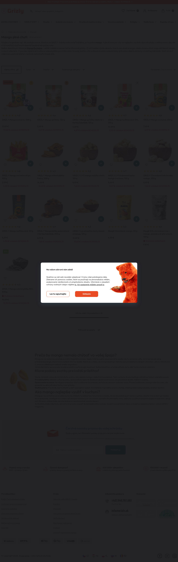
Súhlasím (87, 294)
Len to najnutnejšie (58, 294)
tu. (76, 285)
